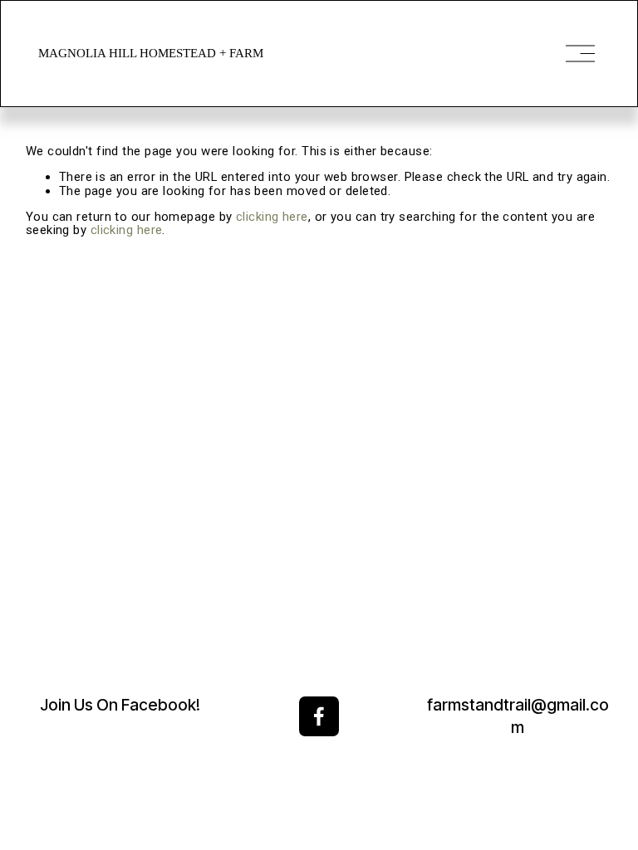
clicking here (272, 216)
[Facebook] (319, 716)
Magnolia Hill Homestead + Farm (150, 53)
